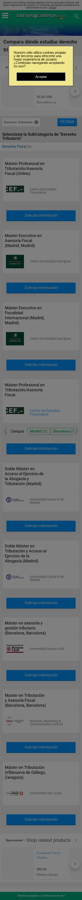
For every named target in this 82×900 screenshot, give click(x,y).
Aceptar (41, 77)
